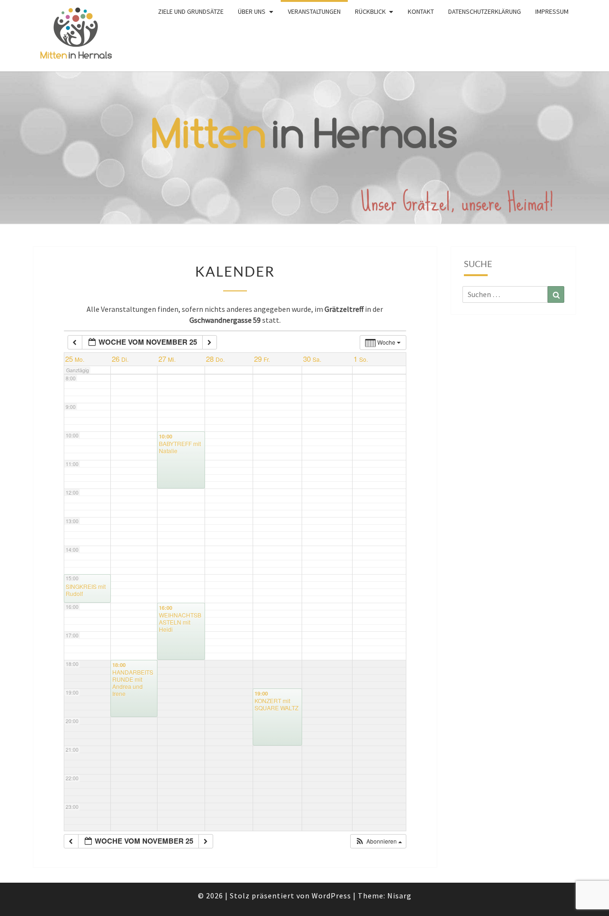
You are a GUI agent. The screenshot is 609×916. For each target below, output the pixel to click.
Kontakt (421, 11)
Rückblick (370, 11)
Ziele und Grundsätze (191, 11)
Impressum (552, 11)
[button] (379, 841)
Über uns (251, 11)
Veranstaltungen (314, 11)
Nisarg (399, 895)
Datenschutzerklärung (484, 11)
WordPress (331, 895)
